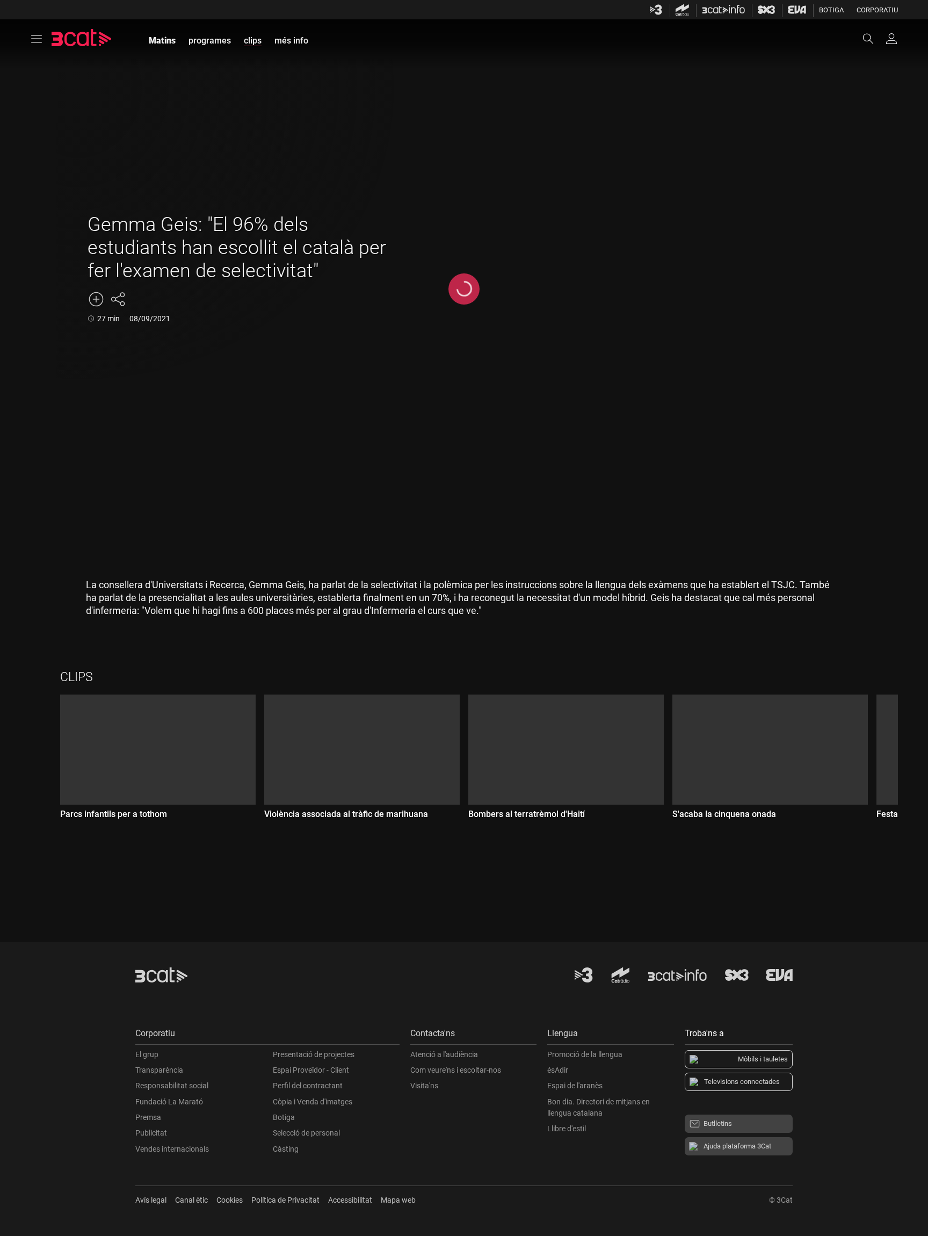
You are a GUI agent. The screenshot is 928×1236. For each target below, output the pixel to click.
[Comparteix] (117, 299)
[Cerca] (873, 38)
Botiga (831, 10)
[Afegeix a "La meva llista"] (96, 299)
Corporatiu (877, 10)
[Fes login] (891, 38)
